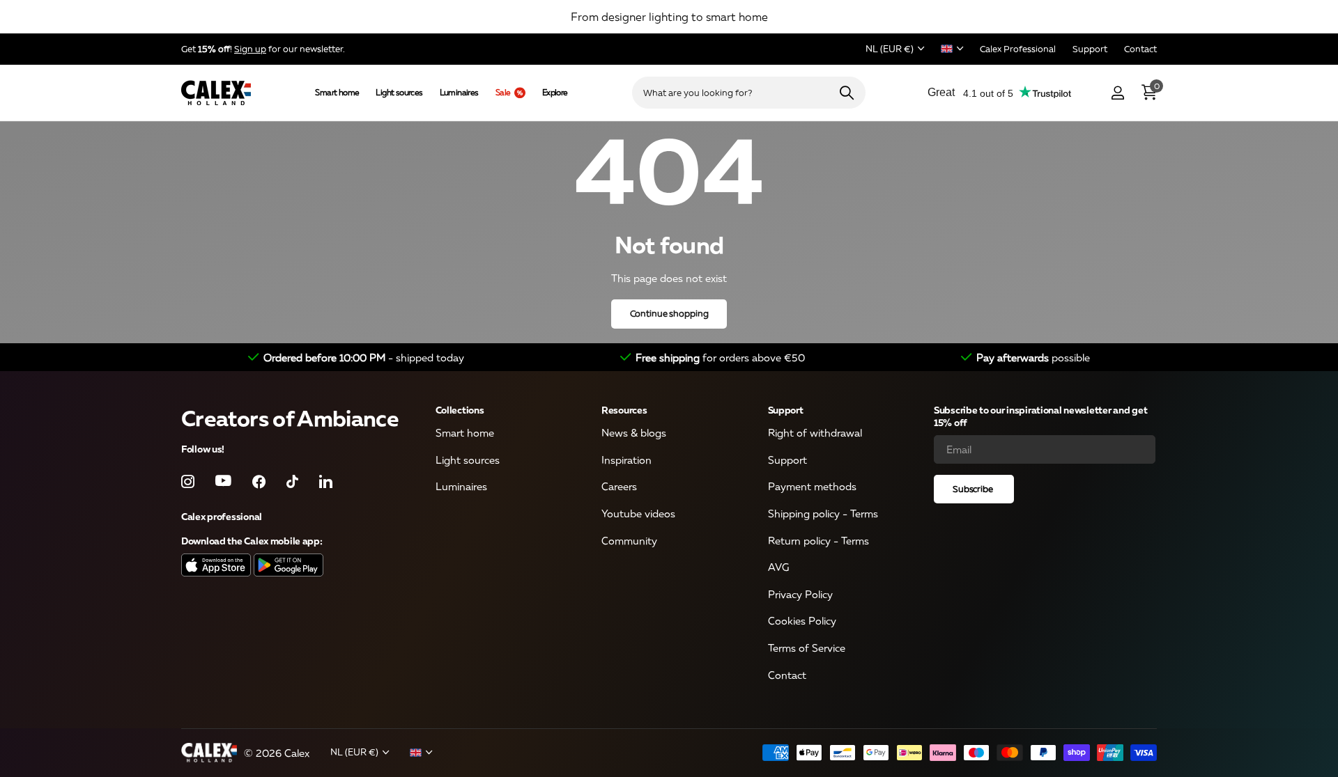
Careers (619, 486)
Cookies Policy (802, 621)
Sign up (250, 48)
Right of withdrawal (815, 433)
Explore (555, 92)
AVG (778, 567)
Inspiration (626, 459)
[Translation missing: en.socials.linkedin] (325, 481)
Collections (460, 410)
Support (785, 410)
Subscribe (974, 488)
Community (629, 540)
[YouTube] (223, 481)
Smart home (337, 92)
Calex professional (221, 516)
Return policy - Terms (818, 540)
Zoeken (846, 93)
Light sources (399, 92)
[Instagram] (187, 481)
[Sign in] (1117, 93)
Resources (624, 410)
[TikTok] (292, 481)
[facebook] (259, 481)
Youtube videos (638, 513)
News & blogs (633, 433)
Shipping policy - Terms (823, 513)
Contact (787, 674)
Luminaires (459, 92)
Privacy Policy (800, 594)
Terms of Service (806, 648)
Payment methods (812, 486)
